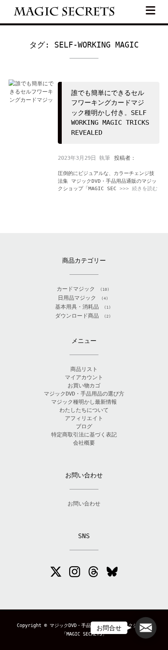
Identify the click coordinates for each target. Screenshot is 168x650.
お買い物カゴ (84, 385)
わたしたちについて (84, 410)
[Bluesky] (112, 572)
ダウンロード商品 (77, 316)
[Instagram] (74, 572)
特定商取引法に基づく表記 (84, 434)
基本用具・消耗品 (77, 307)
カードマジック (76, 289)
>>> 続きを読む (138, 188)
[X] (55, 572)
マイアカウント (84, 377)
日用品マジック (77, 298)
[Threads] (93, 572)
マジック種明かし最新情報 (84, 402)
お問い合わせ (84, 503)
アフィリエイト (84, 418)
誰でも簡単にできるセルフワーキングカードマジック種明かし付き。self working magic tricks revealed (110, 112)
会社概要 (84, 443)
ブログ (84, 426)
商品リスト (84, 369)
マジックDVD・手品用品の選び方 (84, 393)
